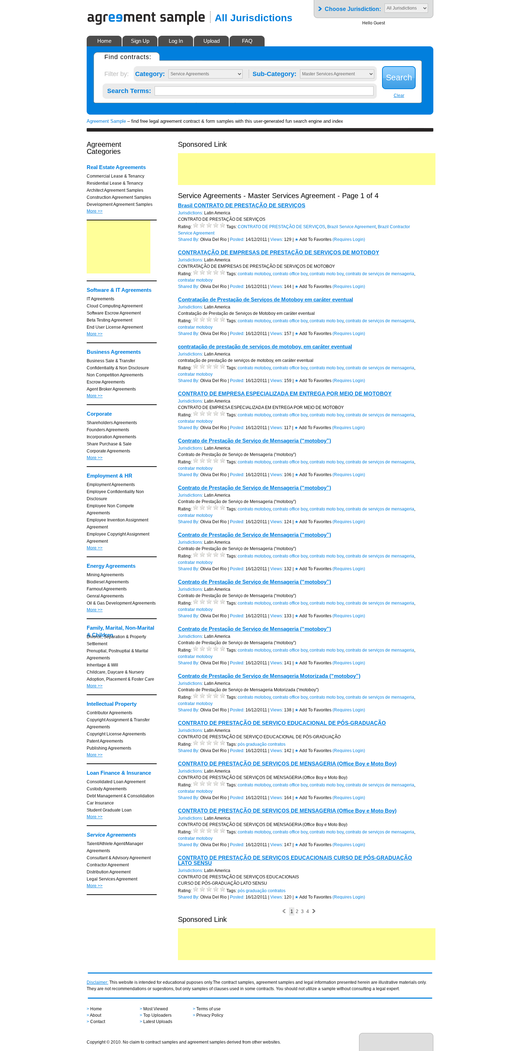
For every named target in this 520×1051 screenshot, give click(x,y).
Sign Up (140, 41)
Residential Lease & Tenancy (115, 183)
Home (104, 41)
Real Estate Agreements (116, 167)
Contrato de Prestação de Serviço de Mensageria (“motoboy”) (254, 441)
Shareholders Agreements (112, 422)
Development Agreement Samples (119, 204)
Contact (97, 1021)
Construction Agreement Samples (119, 197)
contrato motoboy (254, 273)
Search (399, 77)
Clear (399, 95)
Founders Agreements (108, 429)
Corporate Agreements (108, 451)
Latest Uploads (157, 1021)
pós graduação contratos (261, 744)
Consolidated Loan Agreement (116, 781)
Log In (176, 41)
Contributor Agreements (109, 712)
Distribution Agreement (109, 872)
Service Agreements (111, 835)
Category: (150, 72)
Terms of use (208, 1008)
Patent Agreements (105, 741)
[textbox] (264, 91)
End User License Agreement (115, 327)
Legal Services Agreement (112, 879)
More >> (95, 211)
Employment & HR (109, 476)
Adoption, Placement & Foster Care (120, 679)
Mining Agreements (105, 574)
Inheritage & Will (102, 665)
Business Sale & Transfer (111, 360)
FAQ (247, 41)
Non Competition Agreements (115, 375)
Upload (211, 41)
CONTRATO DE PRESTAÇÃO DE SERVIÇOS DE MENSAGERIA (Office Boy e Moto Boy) (287, 764)
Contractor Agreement (108, 864)
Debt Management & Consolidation (120, 795)
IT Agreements (100, 298)
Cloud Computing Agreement (115, 306)
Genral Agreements (105, 596)
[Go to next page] (313, 911)
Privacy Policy (209, 1015)
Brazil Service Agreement (351, 226)
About (95, 1015)
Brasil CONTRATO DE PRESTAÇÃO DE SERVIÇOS (241, 205)
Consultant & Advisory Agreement (119, 857)
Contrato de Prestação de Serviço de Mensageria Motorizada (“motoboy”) (269, 676)
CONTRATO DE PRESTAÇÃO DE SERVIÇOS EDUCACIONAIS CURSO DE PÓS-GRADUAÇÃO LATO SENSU (295, 860)
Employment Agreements (111, 484)
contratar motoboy (195, 280)
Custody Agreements (107, 788)
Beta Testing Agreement (109, 320)
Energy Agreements (111, 566)
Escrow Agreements (106, 382)
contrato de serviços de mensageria (380, 273)
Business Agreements (114, 352)
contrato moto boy (326, 273)
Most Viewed (155, 1008)
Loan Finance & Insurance (119, 773)
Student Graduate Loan (109, 810)
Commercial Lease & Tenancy (115, 176)
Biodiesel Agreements (108, 581)
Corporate (99, 414)
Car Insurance (100, 803)
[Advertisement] (118, 246)
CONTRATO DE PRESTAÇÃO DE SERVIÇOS (281, 226)
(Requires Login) (349, 239)
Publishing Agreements (109, 748)
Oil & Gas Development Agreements (121, 603)
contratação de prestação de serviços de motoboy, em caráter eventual (265, 346)
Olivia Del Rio (213, 239)
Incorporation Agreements (111, 436)
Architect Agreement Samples (115, 190)
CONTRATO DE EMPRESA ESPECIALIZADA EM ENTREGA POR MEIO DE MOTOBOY (285, 394)
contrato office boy (290, 273)
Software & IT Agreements (119, 290)
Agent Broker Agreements (111, 389)
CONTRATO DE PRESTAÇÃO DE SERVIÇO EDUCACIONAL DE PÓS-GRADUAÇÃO (282, 723)
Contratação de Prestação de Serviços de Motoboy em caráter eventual (265, 299)
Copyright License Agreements (116, 734)
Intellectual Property (112, 704)
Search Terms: (129, 89)
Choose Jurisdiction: (353, 7)
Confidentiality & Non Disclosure (118, 367)
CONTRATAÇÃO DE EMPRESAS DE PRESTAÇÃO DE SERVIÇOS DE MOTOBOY (278, 252)
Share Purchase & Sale (109, 443)
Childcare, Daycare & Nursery (115, 672)
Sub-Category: (274, 72)
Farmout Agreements (107, 589)
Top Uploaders (157, 1015)
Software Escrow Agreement (114, 313)
